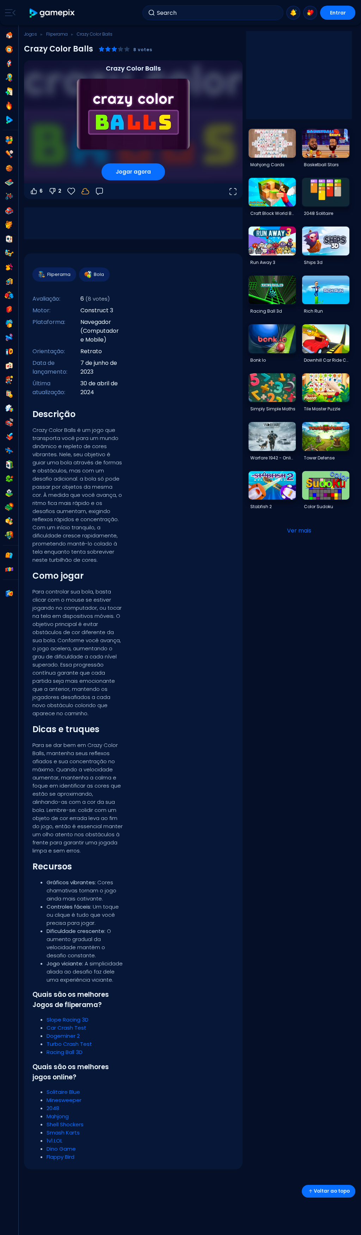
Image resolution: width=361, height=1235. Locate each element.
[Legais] (9, 253)
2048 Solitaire (318, 213)
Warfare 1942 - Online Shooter (272, 458)
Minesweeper (64, 1100)
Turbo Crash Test (69, 1044)
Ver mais (299, 530)
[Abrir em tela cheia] (232, 191)
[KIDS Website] (9, 569)
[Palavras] (9, 521)
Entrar (338, 12)
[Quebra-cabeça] (9, 408)
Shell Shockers (65, 1124)
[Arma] (9, 338)
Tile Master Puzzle (322, 409)
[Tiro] (9, 451)
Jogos (30, 34)
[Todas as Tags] (9, 555)
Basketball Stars (321, 165)
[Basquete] (9, 168)
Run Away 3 (262, 262)
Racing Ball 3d (266, 311)
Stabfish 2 (261, 507)
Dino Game (61, 1148)
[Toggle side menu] (9, 12)
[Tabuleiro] (9, 182)
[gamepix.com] (52, 13)
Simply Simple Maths (272, 409)
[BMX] (9, 196)
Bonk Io (258, 360)
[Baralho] (9, 239)
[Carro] (9, 211)
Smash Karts (63, 1132)
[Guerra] (9, 507)
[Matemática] (9, 394)
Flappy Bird (60, 1157)
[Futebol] (9, 493)
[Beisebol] (9, 154)
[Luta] (9, 295)
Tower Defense (319, 458)
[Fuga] (9, 281)
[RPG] (9, 436)
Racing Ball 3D (64, 1052)
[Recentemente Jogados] (9, 49)
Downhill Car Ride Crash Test (326, 360)
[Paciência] (9, 465)
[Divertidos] (9, 324)
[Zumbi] (9, 535)
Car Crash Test (66, 1027)
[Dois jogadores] (9, 140)
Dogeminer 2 (63, 1036)
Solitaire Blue (63, 1092)
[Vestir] (9, 267)
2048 (53, 1108)
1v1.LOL (54, 1140)
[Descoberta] (9, 78)
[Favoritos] (310, 13)
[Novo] (9, 92)
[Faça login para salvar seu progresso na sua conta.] (85, 191)
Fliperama (57, 34)
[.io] (9, 352)
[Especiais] (9, 120)
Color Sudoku (318, 507)
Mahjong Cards (267, 165)
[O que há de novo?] (293, 13)
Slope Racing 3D (67, 1019)
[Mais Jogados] (9, 63)
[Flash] (9, 309)
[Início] (9, 35)
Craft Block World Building (272, 213)
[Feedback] (99, 191)
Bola (99, 274)
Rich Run (313, 311)
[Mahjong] (9, 366)
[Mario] (9, 380)
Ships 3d (313, 262)
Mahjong (58, 1116)
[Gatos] (9, 225)
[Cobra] (9, 479)
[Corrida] (9, 422)
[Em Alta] (9, 106)
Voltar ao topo (332, 1191)
